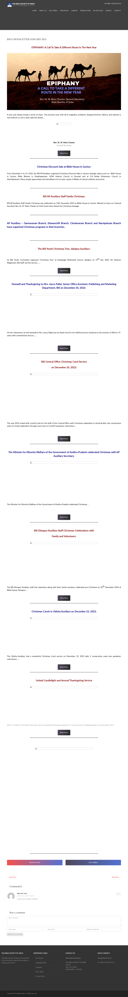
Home (34, 10)
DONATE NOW (34, 862)
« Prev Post (12, 877)
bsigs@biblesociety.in (105, 958)
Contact (117, 10)
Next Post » (116, 877)
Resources (64, 10)
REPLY (118, 894)
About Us (43, 10)
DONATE (109, 10)
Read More (64, 153)
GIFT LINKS (39, 972)
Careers (74, 10)
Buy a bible (53, 10)
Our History (39, 958)
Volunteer (39, 967)
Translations (85, 10)
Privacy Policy (40, 976)
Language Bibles (41, 963)
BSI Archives (98, 10)
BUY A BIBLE (93, 862)
